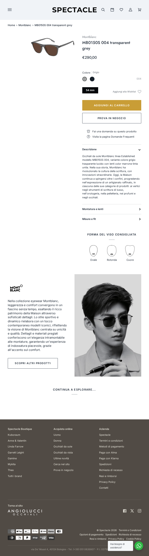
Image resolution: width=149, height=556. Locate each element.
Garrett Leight (16, 452)
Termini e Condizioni (130, 530)
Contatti (103, 487)
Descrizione (89, 149)
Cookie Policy (133, 538)
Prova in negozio (112, 118)
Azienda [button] (104, 428)
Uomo (57, 434)
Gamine (12, 458)
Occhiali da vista (63, 452)
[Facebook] (124, 511)
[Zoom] (38, 52)
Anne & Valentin (17, 440)
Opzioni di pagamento (91, 534)
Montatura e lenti (92, 209)
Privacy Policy (107, 481)
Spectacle (104, 434)
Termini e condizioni (111, 440)
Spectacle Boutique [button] (20, 428)
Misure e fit (89, 218)
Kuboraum (14, 434)
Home (11, 25)
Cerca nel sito (62, 464)
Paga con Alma (108, 452)
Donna (57, 440)
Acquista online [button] (63, 428)
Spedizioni (105, 464)
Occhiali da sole (63, 446)
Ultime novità (61, 458)
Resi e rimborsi (108, 476)
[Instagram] (139, 511)
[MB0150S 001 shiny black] (92, 79)
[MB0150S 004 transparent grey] (84, 79)
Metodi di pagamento (111, 446)
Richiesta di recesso (111, 470)
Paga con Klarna (109, 458)
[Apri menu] (13, 10)
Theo (11, 470)
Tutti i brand (15, 476)
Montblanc (24, 25)
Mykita (12, 464)
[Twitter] (132, 511)
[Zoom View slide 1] (52, 47)
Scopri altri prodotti (33, 363)
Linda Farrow (15, 446)
